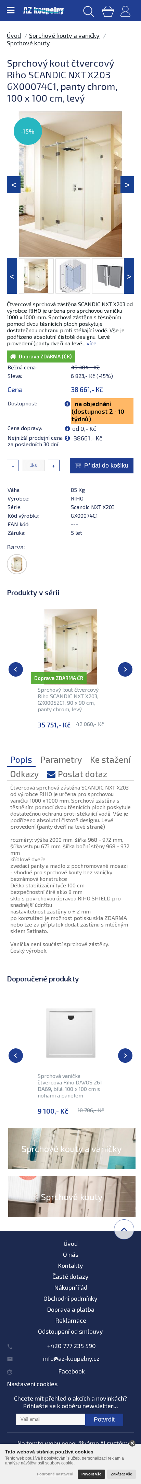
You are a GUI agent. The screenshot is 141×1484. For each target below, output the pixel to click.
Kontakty (70, 1265)
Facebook (71, 1371)
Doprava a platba (70, 1309)
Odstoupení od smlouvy (70, 1331)
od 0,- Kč (84, 428)
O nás (70, 1254)
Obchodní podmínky (70, 1298)
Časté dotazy (70, 1276)
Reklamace (70, 1320)
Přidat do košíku (106, 465)
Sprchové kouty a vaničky (64, 35)
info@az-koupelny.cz (71, 1358)
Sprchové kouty (28, 43)
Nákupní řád (70, 1287)
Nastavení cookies (32, 1384)
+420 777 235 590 (71, 1345)
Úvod (14, 35)
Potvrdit (104, 1419)
